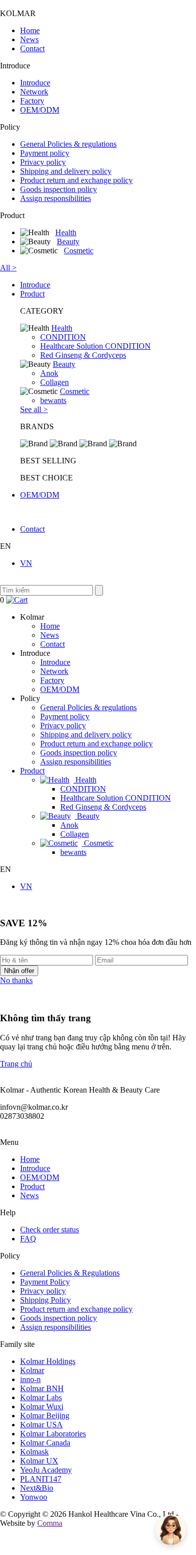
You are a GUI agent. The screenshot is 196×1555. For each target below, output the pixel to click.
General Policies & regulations (68, 144)
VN (26, 563)
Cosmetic (78, 250)
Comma (49, 1523)
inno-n (30, 1379)
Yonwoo (33, 1497)
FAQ (28, 1238)
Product (32, 293)
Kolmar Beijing (44, 1415)
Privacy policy (43, 162)
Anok (49, 373)
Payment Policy (45, 1282)
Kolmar (32, 1370)
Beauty (68, 241)
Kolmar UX (39, 1460)
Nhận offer (19, 971)
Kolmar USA (41, 1424)
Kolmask (34, 1451)
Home (30, 30)
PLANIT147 (40, 1479)
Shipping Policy (45, 1300)
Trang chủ (16, 1063)
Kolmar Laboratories (53, 1433)
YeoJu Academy (46, 1470)
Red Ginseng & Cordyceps (83, 355)
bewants (53, 400)
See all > (34, 409)
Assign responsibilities (55, 198)
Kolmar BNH (42, 1388)
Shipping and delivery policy (66, 171)
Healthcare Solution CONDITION (95, 346)
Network (34, 91)
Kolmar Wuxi (41, 1406)
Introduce (35, 82)
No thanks (16, 980)
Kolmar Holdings (47, 1361)
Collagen (54, 382)
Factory (32, 100)
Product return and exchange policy (76, 180)
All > (8, 267)
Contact (32, 48)
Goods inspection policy (58, 189)
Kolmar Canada (45, 1442)
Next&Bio (36, 1488)
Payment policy (44, 153)
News (29, 39)
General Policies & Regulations (70, 1273)
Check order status (49, 1229)
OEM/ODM (39, 110)
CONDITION (63, 337)
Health (65, 232)
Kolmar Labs (41, 1397)
